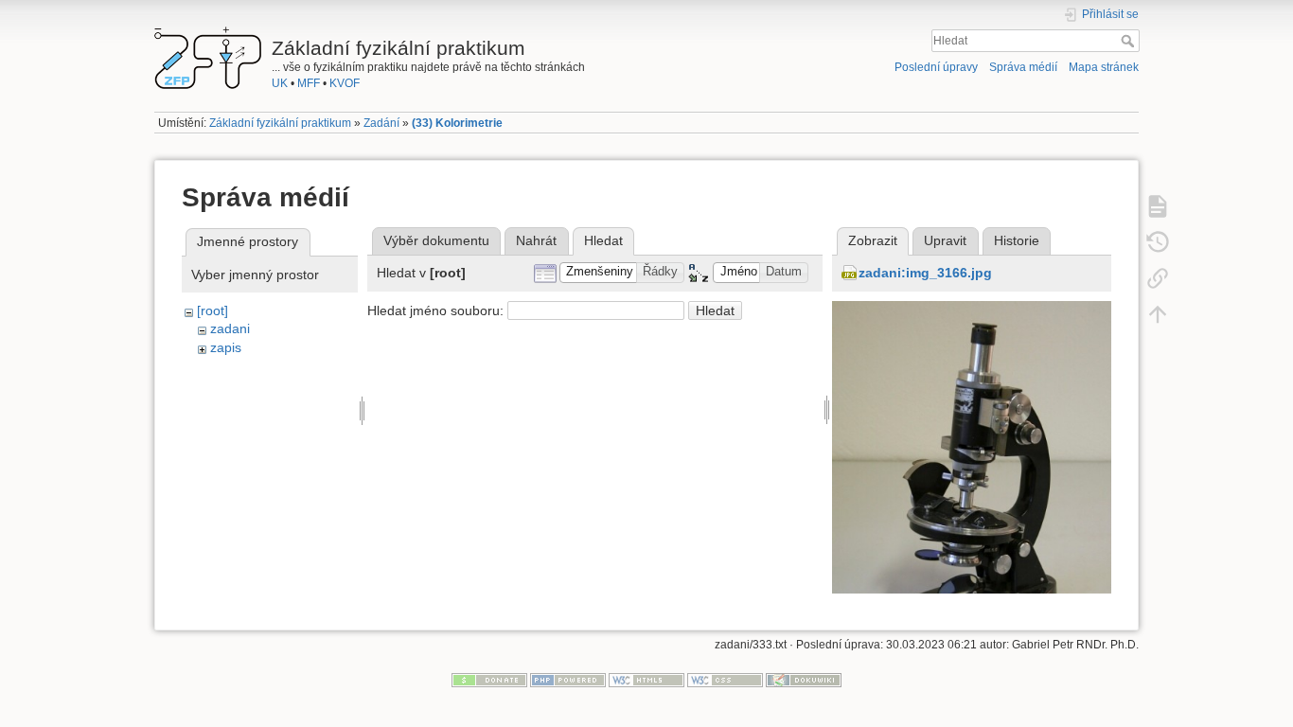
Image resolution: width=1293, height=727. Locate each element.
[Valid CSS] (725, 679)
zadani (230, 328)
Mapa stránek (1104, 67)
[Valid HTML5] (646, 679)
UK (280, 83)
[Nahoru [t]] (1157, 313)
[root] (212, 310)
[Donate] (489, 679)
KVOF (344, 83)
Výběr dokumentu (436, 240)
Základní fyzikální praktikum (280, 123)
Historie (1016, 240)
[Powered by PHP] (568, 679)
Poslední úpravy (936, 67)
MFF (308, 83)
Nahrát (536, 240)
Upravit (945, 240)
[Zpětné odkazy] (1157, 277)
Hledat (1130, 40)
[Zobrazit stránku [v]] (1157, 205)
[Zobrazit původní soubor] (971, 480)
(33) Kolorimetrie (457, 123)
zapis (225, 347)
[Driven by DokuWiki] (803, 679)
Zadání (381, 123)
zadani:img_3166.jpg (925, 272)
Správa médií (1023, 67)
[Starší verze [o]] (1157, 241)
